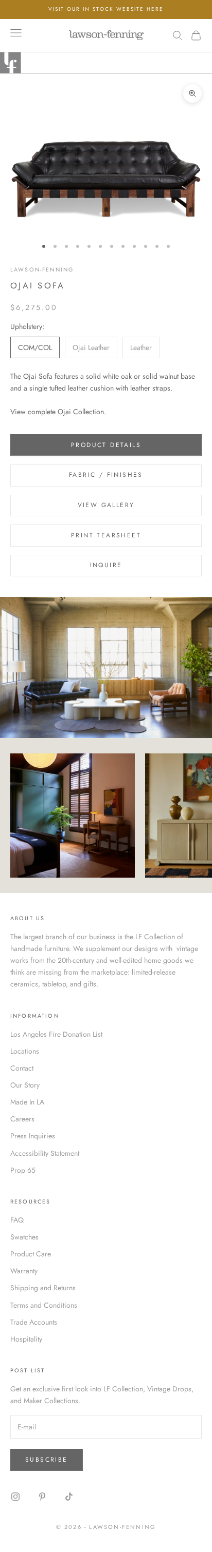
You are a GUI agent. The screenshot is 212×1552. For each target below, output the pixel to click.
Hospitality (26, 1339)
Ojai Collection (81, 411)
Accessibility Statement (44, 1153)
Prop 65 (23, 1170)
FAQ (17, 1220)
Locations (24, 1051)
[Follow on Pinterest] (42, 1496)
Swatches (24, 1237)
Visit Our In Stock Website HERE (106, 9)
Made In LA (27, 1102)
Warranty (24, 1271)
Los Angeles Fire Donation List (56, 1034)
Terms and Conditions (43, 1305)
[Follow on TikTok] (69, 1496)
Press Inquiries (32, 1136)
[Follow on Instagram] (15, 1496)
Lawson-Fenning (42, 269)
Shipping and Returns (43, 1288)
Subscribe (46, 1459)
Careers (22, 1119)
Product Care (30, 1254)
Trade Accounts (33, 1322)
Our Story (25, 1085)
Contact (21, 1068)
